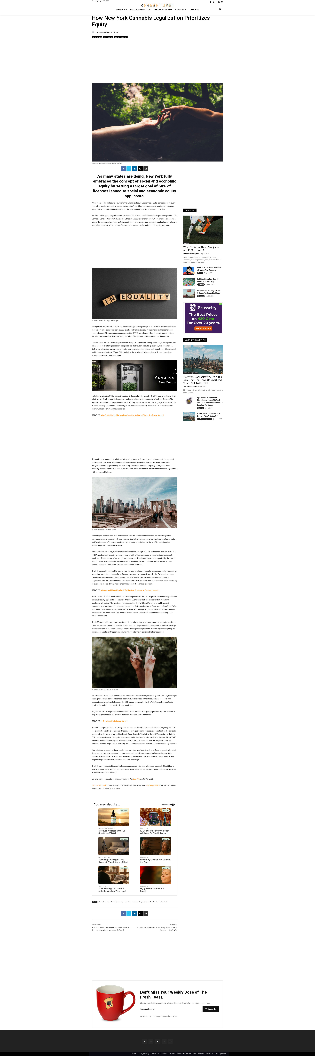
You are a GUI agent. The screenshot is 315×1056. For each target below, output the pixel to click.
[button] (220, 9)
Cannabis (201, 284)
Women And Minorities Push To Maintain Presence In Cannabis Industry (130, 590)
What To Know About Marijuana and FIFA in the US (201, 249)
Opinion (200, 408)
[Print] (145, 168)
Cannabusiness (108, 37)
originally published (153, 785)
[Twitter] (128, 168)
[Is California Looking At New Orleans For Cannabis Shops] (189, 293)
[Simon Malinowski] (93, 32)
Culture (186, 243)
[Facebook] (123, 168)
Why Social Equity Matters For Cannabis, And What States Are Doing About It (132, 415)
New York (164, 902)
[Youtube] (170, 1041)
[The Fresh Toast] (157, 5)
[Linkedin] (134, 168)
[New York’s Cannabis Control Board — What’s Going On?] (189, 416)
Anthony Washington (191, 253)
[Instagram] (151, 1041)
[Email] (140, 168)
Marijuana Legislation (121, 37)
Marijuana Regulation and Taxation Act (145, 902)
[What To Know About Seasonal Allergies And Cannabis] (189, 270)
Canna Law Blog (97, 37)
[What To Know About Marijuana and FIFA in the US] (203, 230)
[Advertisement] (157, 61)
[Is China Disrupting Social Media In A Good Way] (189, 282)
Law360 (136, 779)
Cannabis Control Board (107, 902)
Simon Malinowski (103, 32)
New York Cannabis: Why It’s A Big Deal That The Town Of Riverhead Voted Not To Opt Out (202, 380)
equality (120, 902)
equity (127, 902)
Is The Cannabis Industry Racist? (114, 721)
